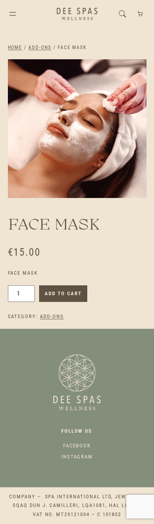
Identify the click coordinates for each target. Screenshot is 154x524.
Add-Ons (39, 47)
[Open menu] (12, 14)
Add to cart (63, 293)
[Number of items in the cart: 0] (139, 14)
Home (15, 47)
